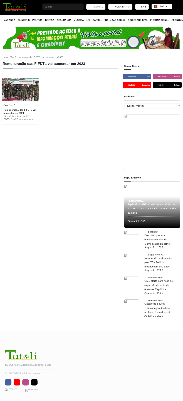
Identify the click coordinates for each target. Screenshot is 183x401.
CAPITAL (97, 20)
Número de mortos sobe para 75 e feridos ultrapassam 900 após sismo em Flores (158, 263)
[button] (15, 6)
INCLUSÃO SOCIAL (115, 20)
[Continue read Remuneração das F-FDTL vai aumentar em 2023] (20, 89)
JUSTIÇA (79, 20)
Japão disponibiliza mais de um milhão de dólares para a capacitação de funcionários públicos (152, 208)
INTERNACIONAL (159, 20)
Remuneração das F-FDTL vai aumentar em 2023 (20, 111)
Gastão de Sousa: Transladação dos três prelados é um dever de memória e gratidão (157, 308)
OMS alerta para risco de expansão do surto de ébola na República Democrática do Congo (158, 285)
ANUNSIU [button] (97, 6)
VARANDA (9, 20)
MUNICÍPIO (24, 20)
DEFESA (49, 20)
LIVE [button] (143, 6)
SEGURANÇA (64, 20)
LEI (88, 20)
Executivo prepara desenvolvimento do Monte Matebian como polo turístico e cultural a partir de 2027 (158, 240)
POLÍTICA (37, 20)
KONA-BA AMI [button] (122, 6)
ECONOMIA (153, 232)
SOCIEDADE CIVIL (138, 20)
